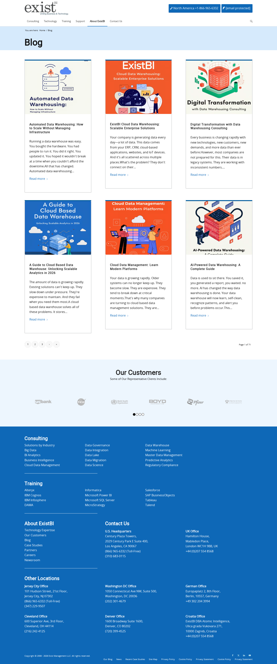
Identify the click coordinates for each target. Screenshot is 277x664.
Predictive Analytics (159, 460)
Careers (30, 555)
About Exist (39, 523)
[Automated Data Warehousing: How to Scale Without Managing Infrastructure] (58, 87)
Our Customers (35, 535)
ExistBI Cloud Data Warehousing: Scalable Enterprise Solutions (135, 126)
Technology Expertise (39, 530)
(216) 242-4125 (34, 631)
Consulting (36, 438)
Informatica (93, 490)
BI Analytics (32, 455)
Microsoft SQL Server (100, 500)
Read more (37, 178)
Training (33, 483)
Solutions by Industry (39, 445)
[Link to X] (238, 655)
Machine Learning (158, 450)
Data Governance (97, 445)
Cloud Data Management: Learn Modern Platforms (134, 267)
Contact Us (117, 523)
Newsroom (32, 560)
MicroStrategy (95, 505)
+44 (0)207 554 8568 (199, 551)
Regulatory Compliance (161, 465)
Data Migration (95, 460)
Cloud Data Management (42, 465)
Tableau (151, 500)
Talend (150, 505)
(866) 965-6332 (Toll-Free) (123, 551)
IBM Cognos (32, 495)
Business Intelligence (39, 460)
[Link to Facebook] (233, 655)
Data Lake (92, 455)
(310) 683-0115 (115, 556)
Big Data (30, 450)
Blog (33, 42)
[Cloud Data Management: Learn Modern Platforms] (139, 228)
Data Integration (96, 450)
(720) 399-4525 (115, 631)
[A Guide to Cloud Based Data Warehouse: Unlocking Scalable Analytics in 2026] (58, 228)
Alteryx (29, 490)
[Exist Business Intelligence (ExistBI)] (46, 9)
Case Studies (33, 545)
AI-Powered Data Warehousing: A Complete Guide (215, 267)
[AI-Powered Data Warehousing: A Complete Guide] (219, 228)
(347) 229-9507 (34, 606)
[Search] (250, 21)
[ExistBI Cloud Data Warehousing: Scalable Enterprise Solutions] (139, 87)
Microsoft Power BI (98, 495)
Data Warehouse (157, 445)
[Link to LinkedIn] (244, 655)
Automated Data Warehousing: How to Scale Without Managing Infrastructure (56, 128)
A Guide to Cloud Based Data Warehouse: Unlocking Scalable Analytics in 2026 (53, 269)
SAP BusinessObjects (160, 495)
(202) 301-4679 (115, 601)
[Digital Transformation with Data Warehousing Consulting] (219, 87)
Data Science (94, 465)
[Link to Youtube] (250, 655)
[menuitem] (32, 21)
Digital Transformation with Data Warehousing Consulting (215, 126)
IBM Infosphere (35, 500)
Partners (30, 550)
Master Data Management (163, 455)
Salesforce (152, 490)
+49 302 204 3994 (198, 601)
